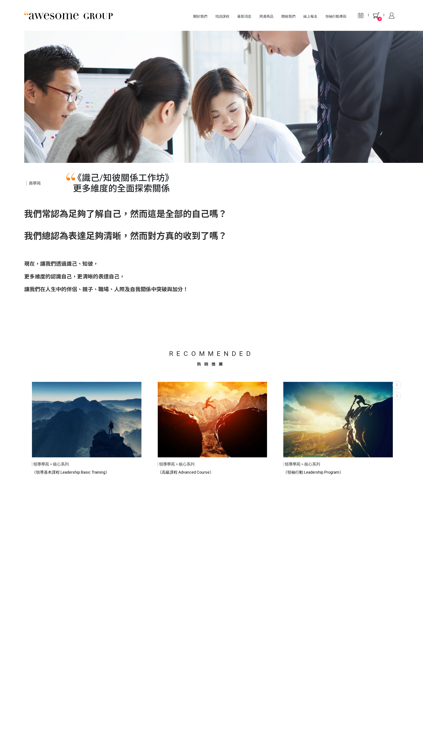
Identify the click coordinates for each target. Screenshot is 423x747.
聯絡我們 (288, 16)
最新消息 (244, 16)
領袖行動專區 (336, 16)
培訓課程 (222, 16)
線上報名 (310, 16)
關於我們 (200, 16)
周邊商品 (266, 16)
